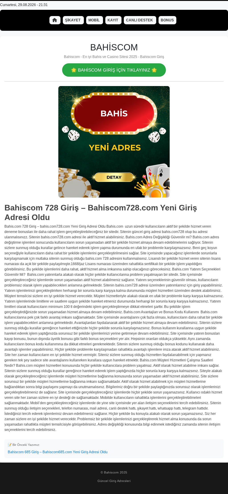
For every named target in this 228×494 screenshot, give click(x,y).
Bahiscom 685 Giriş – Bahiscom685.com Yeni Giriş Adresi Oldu (58, 452)
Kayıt (113, 20)
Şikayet (73, 20)
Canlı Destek (140, 20)
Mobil (94, 20)
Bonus (167, 20)
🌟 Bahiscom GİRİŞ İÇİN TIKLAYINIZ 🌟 (114, 70)
